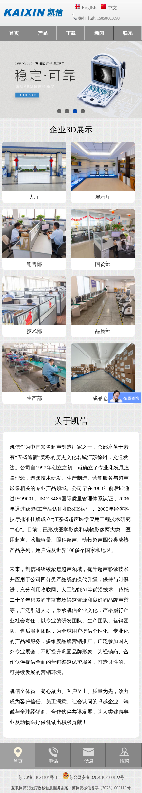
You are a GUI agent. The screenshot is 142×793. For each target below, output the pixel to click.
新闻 (99, 33)
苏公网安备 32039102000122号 (96, 777)
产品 (43, 33)
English (88, 7)
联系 (128, 33)
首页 (14, 33)
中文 (111, 7)
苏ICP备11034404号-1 (37, 777)
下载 (71, 33)
